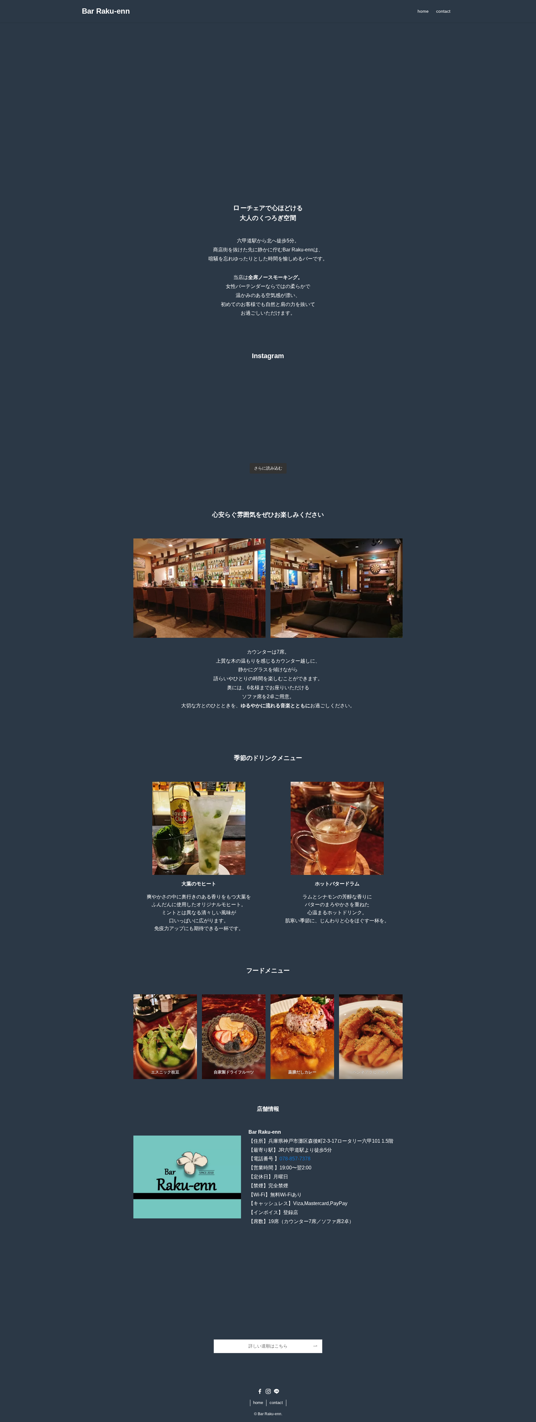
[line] (276, 1391)
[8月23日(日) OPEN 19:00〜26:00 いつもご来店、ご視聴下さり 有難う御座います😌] (166, 402)
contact (276, 1402)
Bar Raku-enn (106, 11)
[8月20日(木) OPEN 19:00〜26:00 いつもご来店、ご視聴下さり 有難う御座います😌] (370, 402)
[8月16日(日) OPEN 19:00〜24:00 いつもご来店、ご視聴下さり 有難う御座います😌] (302, 441)
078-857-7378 (294, 1158)
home (258, 1402)
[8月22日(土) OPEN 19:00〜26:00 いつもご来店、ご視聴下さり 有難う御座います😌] (234, 402)
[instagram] (268, 1391)
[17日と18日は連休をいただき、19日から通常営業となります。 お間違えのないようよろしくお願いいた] (234, 441)
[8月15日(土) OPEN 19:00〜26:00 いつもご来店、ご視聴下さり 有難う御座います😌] (370, 441)
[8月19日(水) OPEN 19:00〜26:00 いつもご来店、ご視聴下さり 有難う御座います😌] (166, 441)
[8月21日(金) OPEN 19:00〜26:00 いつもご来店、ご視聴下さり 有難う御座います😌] (302, 402)
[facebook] (260, 1391)
